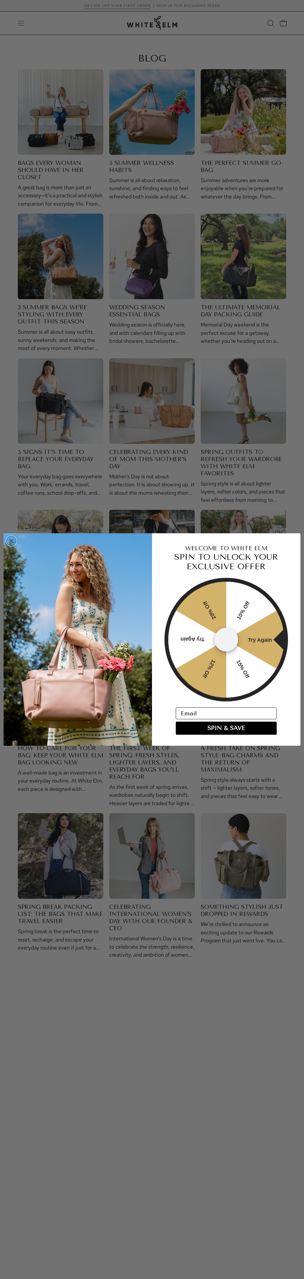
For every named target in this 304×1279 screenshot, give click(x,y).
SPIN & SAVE (226, 728)
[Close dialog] (11, 541)
